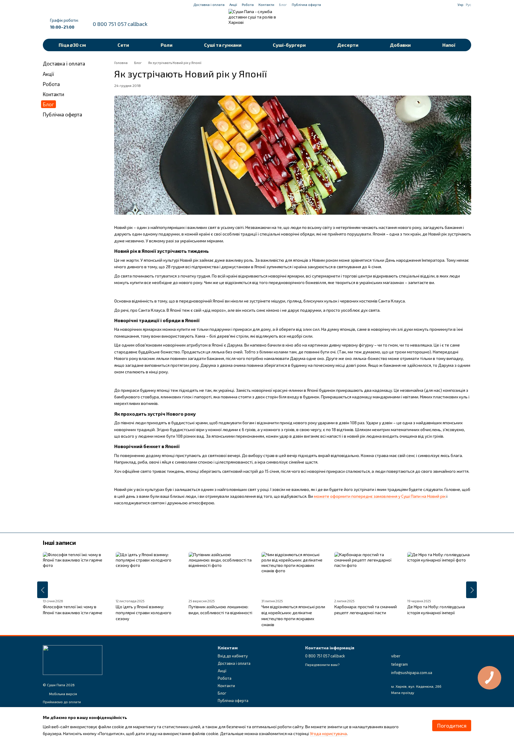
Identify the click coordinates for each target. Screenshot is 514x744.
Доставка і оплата (209, 4)
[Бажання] (435, 24)
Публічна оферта (306, 4)
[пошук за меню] (420, 24)
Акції (233, 4)
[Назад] (42, 589)
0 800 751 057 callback (120, 23)
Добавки (400, 45)
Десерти (347, 45)
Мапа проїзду (402, 692)
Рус (468, 4)
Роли (167, 45)
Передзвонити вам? (322, 664)
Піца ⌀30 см (72, 45)
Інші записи (59, 542)
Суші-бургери (289, 45)
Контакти (266, 4)
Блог (283, 4)
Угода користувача (328, 733)
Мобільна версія (62, 694)
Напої (448, 45)
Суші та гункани (223, 45)
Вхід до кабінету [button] (233, 655)
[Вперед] (471, 589)
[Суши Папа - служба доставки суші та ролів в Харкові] (72, 659)
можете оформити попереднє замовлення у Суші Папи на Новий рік (380, 496)
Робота (248, 4)
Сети (123, 45)
